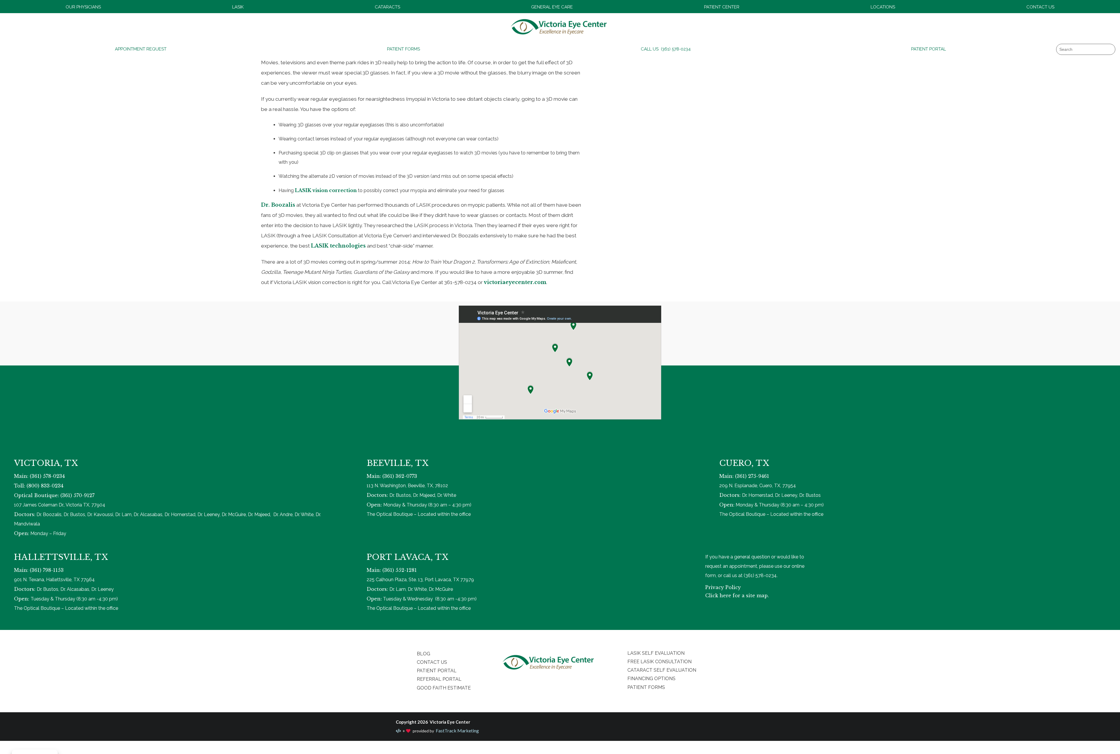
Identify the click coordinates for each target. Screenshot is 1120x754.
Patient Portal (928, 49)
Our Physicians (83, 7)
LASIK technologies (338, 246)
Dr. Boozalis (278, 205)
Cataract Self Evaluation (661, 670)
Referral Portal (439, 679)
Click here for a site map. (737, 595)
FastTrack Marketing (457, 730)
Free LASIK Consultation (659, 661)
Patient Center (721, 7)
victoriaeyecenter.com (515, 282)
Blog (423, 654)
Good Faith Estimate (444, 688)
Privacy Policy (723, 587)
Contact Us (1040, 7)
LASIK (238, 7)
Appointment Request (141, 49)
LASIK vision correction (326, 190)
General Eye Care (552, 7)
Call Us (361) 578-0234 (666, 49)
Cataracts (387, 7)
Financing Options (651, 678)
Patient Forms (403, 49)
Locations (883, 7)
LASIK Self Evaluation (656, 653)
